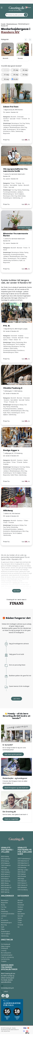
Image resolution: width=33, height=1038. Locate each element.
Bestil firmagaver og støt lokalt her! (16, 788)
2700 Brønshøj (22, 867)
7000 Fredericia (5, 865)
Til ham (20, 922)
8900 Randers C (6, 885)
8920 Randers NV (6, 887)
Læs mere (16, 591)
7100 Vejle (4, 867)
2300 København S (23, 863)
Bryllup (3, 905)
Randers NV (16, 582)
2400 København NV (24, 865)
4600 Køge (21, 878)
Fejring (3, 909)
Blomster (20, 902)
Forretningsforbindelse (7, 913)
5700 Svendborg (23, 889)
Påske (3, 929)
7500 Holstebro (5, 872)
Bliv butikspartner (6, 953)
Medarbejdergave (12, 24)
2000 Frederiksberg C (24, 858)
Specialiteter (21, 913)
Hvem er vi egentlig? (11, 819)
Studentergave (5, 931)
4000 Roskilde (22, 876)
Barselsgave (4, 900)
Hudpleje (20, 909)
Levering (3, 950)
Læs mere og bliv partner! (13, 754)
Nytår (2, 927)
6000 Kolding (5, 856)
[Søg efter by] (25, 14)
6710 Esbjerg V (5, 863)
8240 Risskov (5, 878)
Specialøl (20, 916)
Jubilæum (4, 916)
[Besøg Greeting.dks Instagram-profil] (7, 996)
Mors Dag (4, 925)
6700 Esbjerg (5, 861)
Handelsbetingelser (6, 955)
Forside (3, 24)
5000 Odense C (22, 883)
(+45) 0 (6, 991)
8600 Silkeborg (5, 881)
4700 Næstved (22, 881)
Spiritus (20, 918)
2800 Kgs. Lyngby (23, 869)
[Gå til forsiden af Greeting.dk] (16, 9)
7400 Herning (5, 870)
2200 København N (23, 861)
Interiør (20, 911)
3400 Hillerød (21, 872)
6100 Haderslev (5, 858)
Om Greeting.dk (5, 944)
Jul (2, 918)
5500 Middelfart (22, 887)
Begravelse (4, 902)
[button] (1, 7)
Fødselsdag (4, 911)
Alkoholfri (20, 900)
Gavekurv (20, 907)
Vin (18, 927)
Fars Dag (3, 907)
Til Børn (20, 920)
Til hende (20, 925)
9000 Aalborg (5, 890)
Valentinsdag (4, 936)
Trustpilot (3, 961)
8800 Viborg (4, 883)
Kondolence (4, 920)
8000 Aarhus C (5, 874)
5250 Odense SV (22, 885)
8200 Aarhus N (5, 876)
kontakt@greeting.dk (7, 988)
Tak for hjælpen (5, 933)
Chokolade (21, 905)
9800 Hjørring (5, 892)
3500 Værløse (22, 874)
